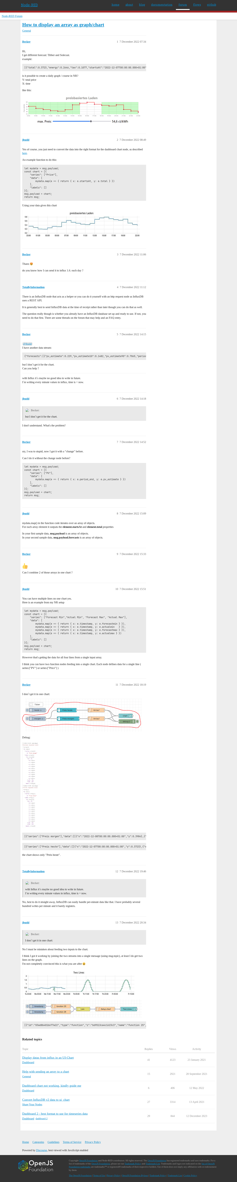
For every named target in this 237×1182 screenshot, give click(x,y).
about (129, 4)
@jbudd (27, 343)
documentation (161, 4)
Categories (38, 1142)
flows (197, 4)
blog (142, 4)
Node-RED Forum (12, 16)
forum (183, 4)
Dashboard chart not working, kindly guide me (51, 1085)
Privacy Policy (93, 1142)
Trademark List (153, 1163)
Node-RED (29, 5)
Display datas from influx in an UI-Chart (48, 1057)
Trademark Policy (133, 1163)
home (115, 4)
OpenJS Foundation (88, 1160)
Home (25, 1142)
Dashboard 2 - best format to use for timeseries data (55, 1113)
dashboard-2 (42, 1118)
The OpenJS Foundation (80, 1175)
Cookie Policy (190, 1175)
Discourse (41, 1150)
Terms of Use (99, 1175)
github (211, 4)
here (24, 153)
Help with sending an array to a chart (45, 1071)
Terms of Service (72, 1142)
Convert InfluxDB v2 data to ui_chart (46, 1099)
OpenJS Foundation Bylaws (135, 1175)
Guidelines (53, 1142)
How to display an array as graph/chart (63, 24)
